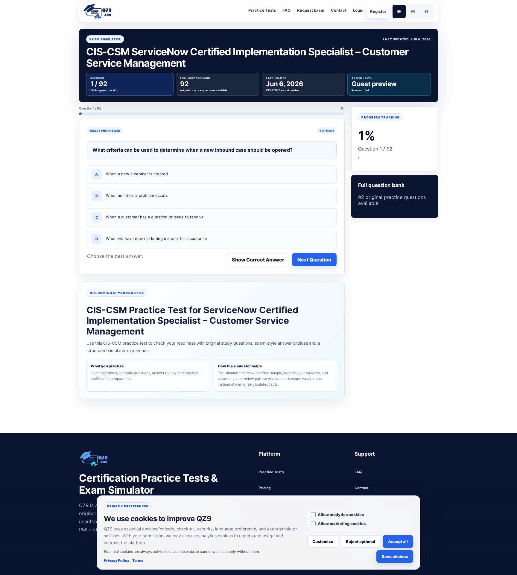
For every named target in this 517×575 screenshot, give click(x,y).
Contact (338, 10)
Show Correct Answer (258, 260)
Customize (322, 541)
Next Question (314, 260)
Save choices (395, 556)
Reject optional (360, 541)
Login (358, 10)
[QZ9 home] (99, 11)
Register (378, 11)
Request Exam (310, 10)
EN (399, 11)
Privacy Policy (116, 560)
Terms (137, 560)
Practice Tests (262, 10)
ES (427, 11)
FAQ (286, 10)
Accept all (398, 541)
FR (413, 11)
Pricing (264, 488)
